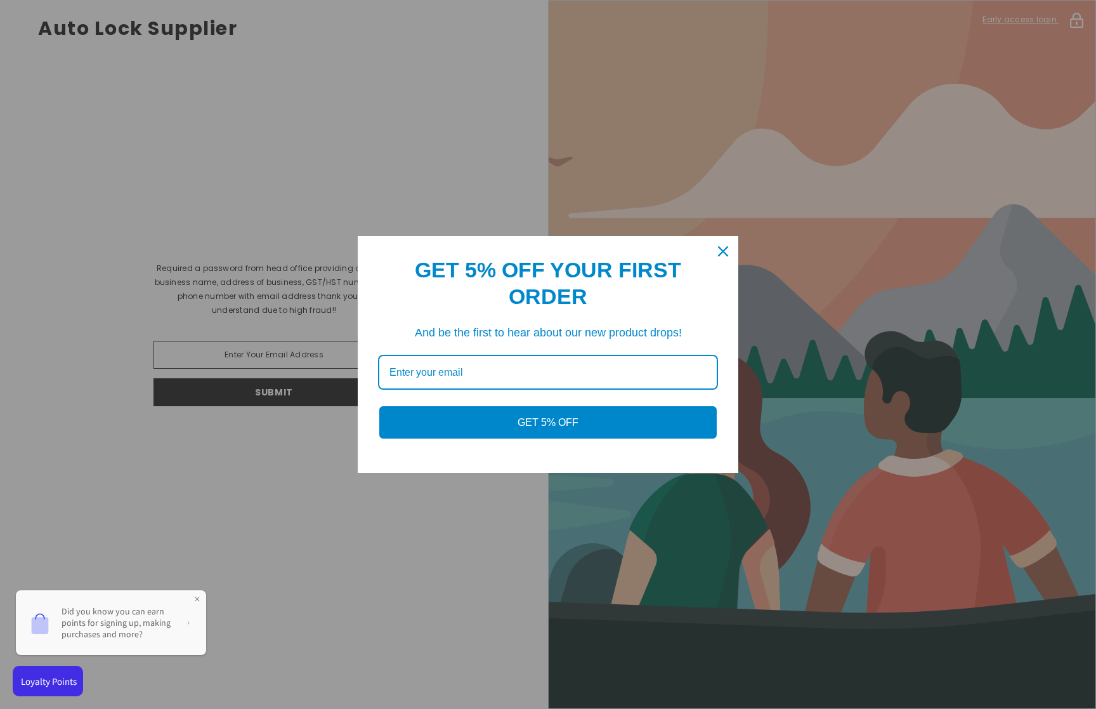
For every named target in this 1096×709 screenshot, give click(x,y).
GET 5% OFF (548, 422)
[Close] (723, 251)
